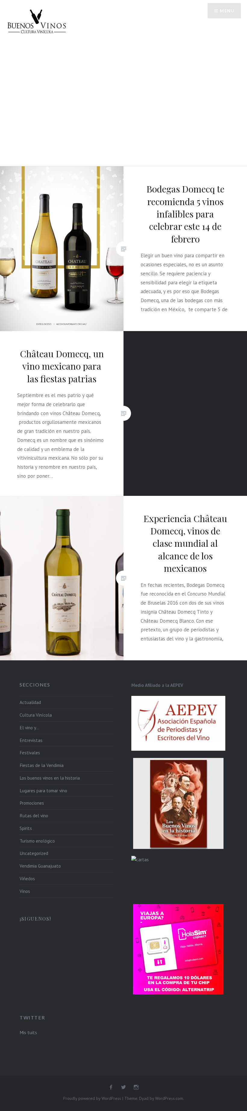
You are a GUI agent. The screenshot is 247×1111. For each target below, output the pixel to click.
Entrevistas (31, 740)
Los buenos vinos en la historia (50, 778)
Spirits (26, 828)
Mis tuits (28, 1032)
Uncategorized (34, 853)
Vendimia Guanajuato (40, 866)
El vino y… (29, 727)
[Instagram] (136, 1087)
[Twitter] (123, 1087)
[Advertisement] (123, 88)
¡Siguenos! (35, 918)
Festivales (30, 753)
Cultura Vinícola (36, 715)
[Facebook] (111, 1087)
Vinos (25, 891)
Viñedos (27, 878)
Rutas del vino (34, 815)
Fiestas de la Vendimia (42, 765)
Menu (227, 10)
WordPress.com (169, 1098)
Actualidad (30, 702)
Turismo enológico (37, 841)
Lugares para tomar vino (43, 790)
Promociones (32, 803)
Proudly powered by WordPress (92, 1098)
